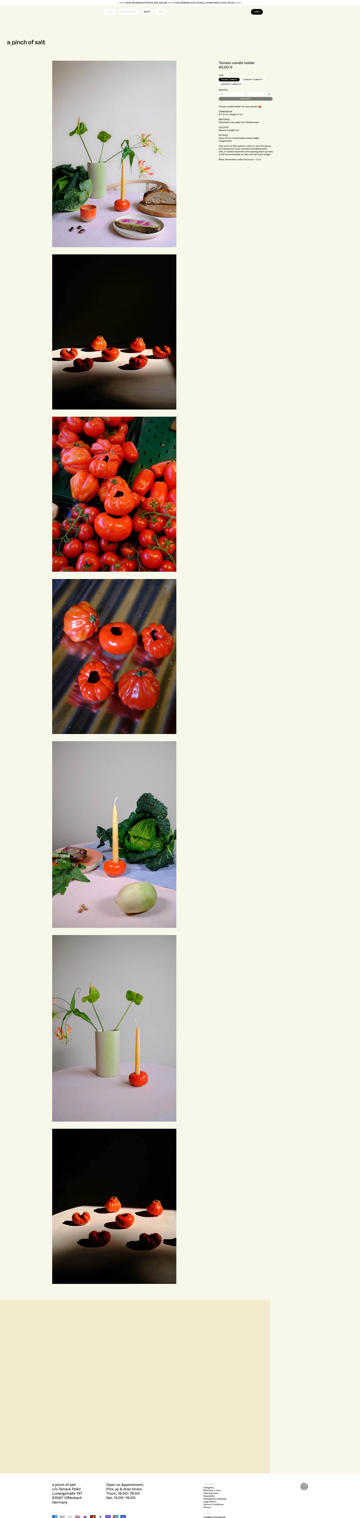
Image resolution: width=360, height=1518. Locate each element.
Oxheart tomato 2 (231, 84)
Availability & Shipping (214, 1498)
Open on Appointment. (125, 1484)
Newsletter (209, 1496)
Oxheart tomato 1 (253, 79)
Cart (257, 11)
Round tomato (229, 79)
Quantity (223, 89)
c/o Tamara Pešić (66, 1489)
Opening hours (210, 1493)
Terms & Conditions (213, 1504)
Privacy (207, 1507)
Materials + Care (252, 159)
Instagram (208, 1487)
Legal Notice (210, 1501)
